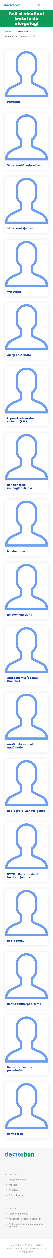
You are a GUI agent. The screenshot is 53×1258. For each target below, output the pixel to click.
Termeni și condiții (18, 1213)
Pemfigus (13, 102)
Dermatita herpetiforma (24, 1004)
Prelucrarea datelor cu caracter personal (26, 1225)
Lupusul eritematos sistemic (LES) (20, 419)
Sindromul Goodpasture (24, 165)
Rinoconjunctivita (19, 615)
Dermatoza (15, 1134)
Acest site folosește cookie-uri (25, 1218)
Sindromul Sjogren (20, 228)
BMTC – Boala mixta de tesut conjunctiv (23, 875)
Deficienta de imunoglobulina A (19, 486)
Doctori (13, 1174)
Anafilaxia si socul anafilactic (20, 745)
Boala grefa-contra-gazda (26, 811)
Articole (13, 1184)
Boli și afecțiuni (16, 1195)
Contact (13, 1208)
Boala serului (16, 941)
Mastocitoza (16, 551)
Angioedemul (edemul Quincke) (22, 679)
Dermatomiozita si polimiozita (20, 1068)
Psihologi (13, 1190)
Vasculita (14, 292)
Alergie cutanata (19, 355)
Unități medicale (17, 1179)
